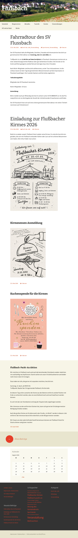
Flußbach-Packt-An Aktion (11, 523)
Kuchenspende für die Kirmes (29, 293)
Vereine (45, 24)
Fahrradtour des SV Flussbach (12, 509)
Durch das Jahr (26, 47)
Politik (35, 504)
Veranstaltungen (57, 24)
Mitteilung (54, 494)
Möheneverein (30, 504)
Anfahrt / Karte (8, 488)
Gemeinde (5, 24)
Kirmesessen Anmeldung (26, 222)
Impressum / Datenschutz (11, 491)
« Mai (22, 477)
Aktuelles (27, 24)
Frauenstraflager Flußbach (33, 500)
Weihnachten (32, 521)
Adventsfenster (31, 492)
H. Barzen (63, 47)
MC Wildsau (38, 502)
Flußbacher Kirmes (34, 495)
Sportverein (45, 47)
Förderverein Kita (31, 502)
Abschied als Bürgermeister (33, 490)
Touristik (36, 24)
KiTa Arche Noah (7, 28)
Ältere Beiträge (17, 439)
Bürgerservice (16, 24)
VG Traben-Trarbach (9, 494)
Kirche (18, 28)
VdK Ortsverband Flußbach (33, 514)
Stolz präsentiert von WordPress (36, 534)
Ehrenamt (39, 492)
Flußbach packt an (34, 498)
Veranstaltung (35, 47)
